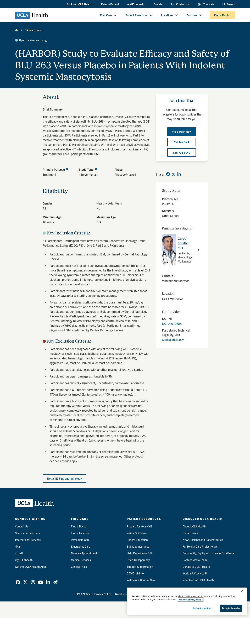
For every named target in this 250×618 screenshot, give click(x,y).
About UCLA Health (194, 526)
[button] (80, 4)
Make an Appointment (84, 553)
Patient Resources (136, 15)
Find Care (106, 15)
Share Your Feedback (27, 533)
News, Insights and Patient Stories (203, 539)
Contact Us (182, 4)
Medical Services (81, 560)
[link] (168, 174)
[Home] (16, 30)
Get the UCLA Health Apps (30, 566)
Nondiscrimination (126, 594)
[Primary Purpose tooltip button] (67, 168)
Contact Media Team (195, 560)
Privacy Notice (102, 594)
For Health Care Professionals (200, 546)
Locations (167, 15)
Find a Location (80, 533)
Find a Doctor (222, 15)
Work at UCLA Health (195, 573)
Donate (158, 4)
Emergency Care (80, 546)
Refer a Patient (110, 4)
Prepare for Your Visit (139, 526)
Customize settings (202, 607)
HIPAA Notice (82, 594)
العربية (19, 553)
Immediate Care (80, 539)
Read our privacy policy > (191, 599)
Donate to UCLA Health (196, 566)
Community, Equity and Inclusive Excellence (208, 553)
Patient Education (137, 539)
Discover (192, 15)
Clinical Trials (33, 30)
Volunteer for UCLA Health (198, 580)
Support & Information (140, 566)
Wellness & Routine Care (141, 580)
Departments (190, 533)
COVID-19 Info (135, 573)
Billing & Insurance (138, 546)
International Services (28, 539)
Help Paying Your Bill (139, 553)
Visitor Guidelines (137, 533)
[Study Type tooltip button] (96, 168)
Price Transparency (138, 560)
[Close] (242, 591)
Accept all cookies (231, 608)
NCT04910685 (172, 324)
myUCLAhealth (136, 4)
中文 (18, 546)
